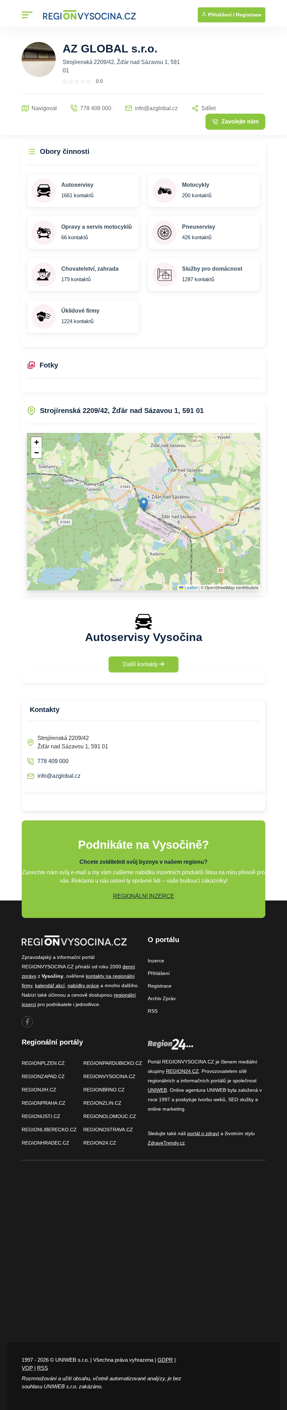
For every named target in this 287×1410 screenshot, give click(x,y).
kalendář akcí (50, 985)
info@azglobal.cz (58, 776)
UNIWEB (157, 1090)
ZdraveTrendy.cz (166, 1143)
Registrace (248, 14)
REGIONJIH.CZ (39, 1089)
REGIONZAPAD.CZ (43, 1076)
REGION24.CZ (99, 1143)
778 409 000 (53, 761)
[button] (143, 504)
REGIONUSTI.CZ (41, 1116)
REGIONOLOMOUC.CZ (109, 1116)
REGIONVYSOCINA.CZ (109, 1076)
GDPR (165, 1360)
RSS (153, 1011)
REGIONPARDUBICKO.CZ (112, 1063)
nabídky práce (83, 985)
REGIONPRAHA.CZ (43, 1103)
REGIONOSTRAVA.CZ (108, 1129)
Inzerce (156, 960)
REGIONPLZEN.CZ (43, 1063)
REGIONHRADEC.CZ (45, 1143)
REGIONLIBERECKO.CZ (49, 1129)
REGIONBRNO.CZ (104, 1089)
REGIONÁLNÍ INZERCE (143, 896)
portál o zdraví (203, 1133)
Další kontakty (141, 664)
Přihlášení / (220, 14)
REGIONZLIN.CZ (102, 1103)
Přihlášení (159, 973)
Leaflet (190, 587)
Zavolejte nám (240, 121)
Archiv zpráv (162, 998)
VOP (27, 1368)
